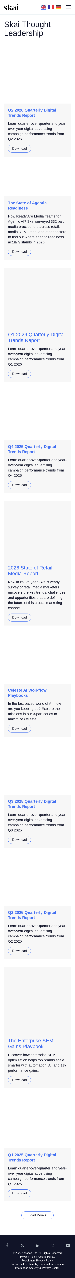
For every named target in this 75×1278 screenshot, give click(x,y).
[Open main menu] (69, 7)
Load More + (37, 1215)
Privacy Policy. (29, 1256)
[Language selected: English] (52, 7)
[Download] (37, 54)
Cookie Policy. (46, 1256)
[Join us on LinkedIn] (37, 1245)
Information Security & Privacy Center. (37, 1267)
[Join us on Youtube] (68, 1245)
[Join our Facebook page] (7, 1245)
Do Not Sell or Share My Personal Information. (37, 1264)
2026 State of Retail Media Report (30, 570)
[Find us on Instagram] (52, 1245)
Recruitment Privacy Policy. (37, 1260)
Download (19, 148)
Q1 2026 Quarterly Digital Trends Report (36, 337)
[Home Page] (11, 7)
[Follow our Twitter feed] (22, 1245)
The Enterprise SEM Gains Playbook (30, 1043)
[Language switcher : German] (59, 7)
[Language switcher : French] (52, 7)
